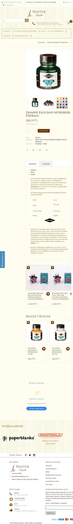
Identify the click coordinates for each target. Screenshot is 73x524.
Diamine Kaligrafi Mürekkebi (57, 42)
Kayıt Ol (51, 513)
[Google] (46, 150)
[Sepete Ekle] (48, 294)
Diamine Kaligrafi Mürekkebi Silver (57, 351)
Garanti (33, 174)
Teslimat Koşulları (51, 478)
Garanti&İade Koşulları (52, 481)
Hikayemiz (49, 465)
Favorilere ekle (31, 124)
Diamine (37, 137)
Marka (32, 172)
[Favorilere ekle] (28, 267)
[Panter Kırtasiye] (36, 12)
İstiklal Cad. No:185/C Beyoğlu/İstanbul (41, 2)
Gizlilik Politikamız (51, 469)
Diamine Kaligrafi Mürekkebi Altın (33, 351)
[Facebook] (27, 150)
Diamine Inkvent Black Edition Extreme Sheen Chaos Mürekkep (36, 296)
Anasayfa (41, 42)
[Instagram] (34, 455)
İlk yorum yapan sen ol (36, 408)
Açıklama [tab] (32, 164)
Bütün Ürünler (39, 139)
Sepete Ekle (44, 131)
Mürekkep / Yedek (41, 144)
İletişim (48, 472)
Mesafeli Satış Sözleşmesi (53, 475)
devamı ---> (34, 243)
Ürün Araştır (49, 484)
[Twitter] (33, 150)
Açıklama (33, 170)
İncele (18, 438)
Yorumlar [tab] (46, 164)
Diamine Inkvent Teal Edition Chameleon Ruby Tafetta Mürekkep (60, 296)
